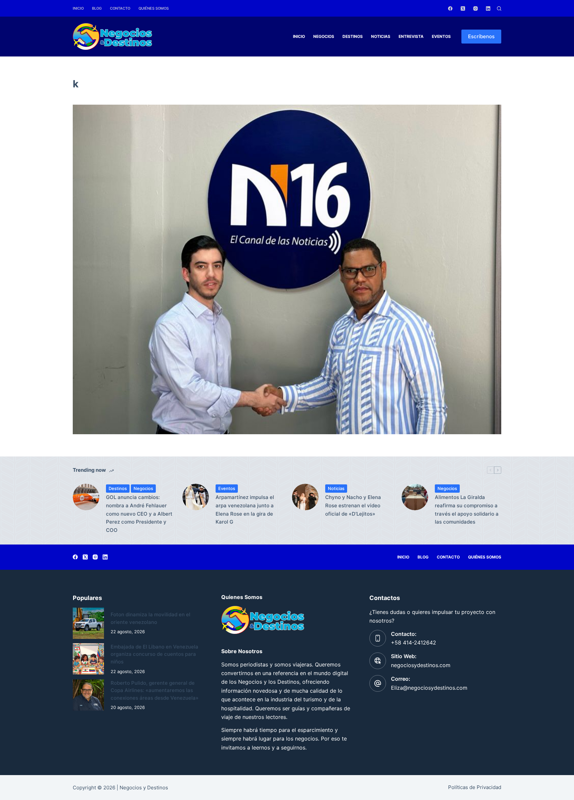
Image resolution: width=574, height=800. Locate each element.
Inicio (78, 8)
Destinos (352, 36)
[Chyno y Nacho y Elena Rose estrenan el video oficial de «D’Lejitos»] (305, 497)
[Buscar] (499, 8)
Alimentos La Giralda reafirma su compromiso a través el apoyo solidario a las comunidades (467, 509)
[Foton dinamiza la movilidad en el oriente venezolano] (88, 623)
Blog (97, 8)
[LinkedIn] (488, 8)
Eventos (441, 36)
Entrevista (411, 36)
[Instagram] (475, 8)
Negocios (323, 36)
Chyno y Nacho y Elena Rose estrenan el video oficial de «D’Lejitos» (353, 505)
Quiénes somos (154, 8)
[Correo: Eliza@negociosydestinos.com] (377, 683)
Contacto (120, 8)
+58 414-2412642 (413, 642)
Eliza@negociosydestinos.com (429, 687)
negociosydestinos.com (420, 665)
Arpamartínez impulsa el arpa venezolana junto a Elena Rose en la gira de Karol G (245, 509)
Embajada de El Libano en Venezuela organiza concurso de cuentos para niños (154, 654)
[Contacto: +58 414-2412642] (377, 638)
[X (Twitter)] (463, 8)
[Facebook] (450, 8)
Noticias (380, 36)
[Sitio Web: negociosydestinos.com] (377, 660)
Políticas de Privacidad (474, 787)
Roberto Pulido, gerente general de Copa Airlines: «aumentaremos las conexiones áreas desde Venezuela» (155, 690)
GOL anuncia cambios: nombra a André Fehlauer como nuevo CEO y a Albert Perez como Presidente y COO (139, 513)
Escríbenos (481, 36)
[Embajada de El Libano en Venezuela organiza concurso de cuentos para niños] (88, 658)
